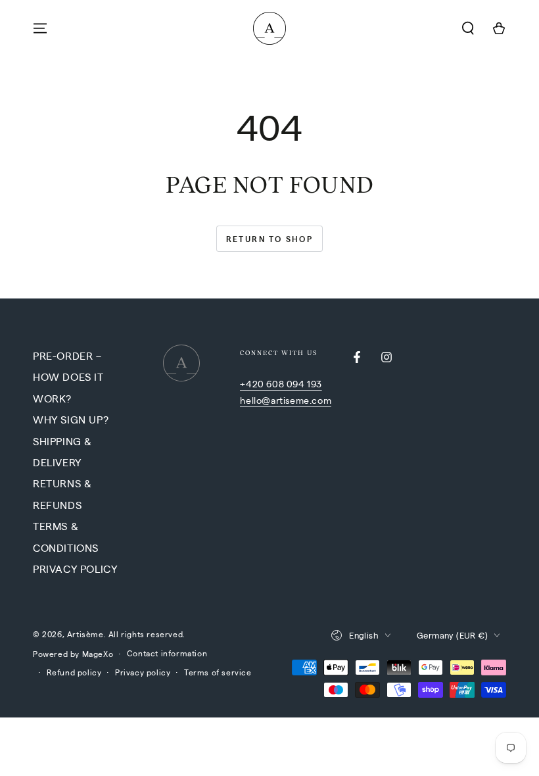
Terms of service (218, 672)
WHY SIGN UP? (70, 419)
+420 (253, 383)
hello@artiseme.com (285, 400)
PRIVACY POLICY (75, 568)
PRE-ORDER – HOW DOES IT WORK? (68, 377)
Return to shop (270, 238)
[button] (468, 28)
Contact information (167, 653)
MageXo (98, 653)
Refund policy (74, 672)
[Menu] (40, 28)
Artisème (85, 634)
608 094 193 (294, 383)
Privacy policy (142, 672)
